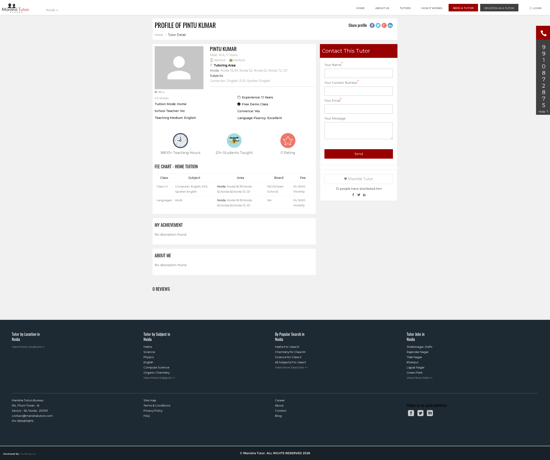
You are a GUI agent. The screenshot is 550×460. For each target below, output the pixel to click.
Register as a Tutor (499, 8)
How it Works (431, 8)
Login (537, 8)
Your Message (335, 118)
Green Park (415, 372)
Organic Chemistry (157, 372)
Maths (148, 346)
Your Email (332, 100)
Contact (280, 410)
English (148, 362)
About (279, 405)
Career (280, 400)
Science (149, 352)
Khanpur (413, 362)
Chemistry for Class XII (290, 352)
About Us (382, 8)
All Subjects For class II (290, 362)
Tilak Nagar (414, 357)
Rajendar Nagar (418, 352)
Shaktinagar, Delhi (419, 346)
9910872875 (25, 421)
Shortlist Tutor (360, 179)
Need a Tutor (463, 8)
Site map (150, 400)
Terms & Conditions (157, 405)
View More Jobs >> (419, 377)
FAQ (147, 415)
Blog (278, 415)
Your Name (333, 64)
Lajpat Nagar (416, 367)
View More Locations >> (28, 346)
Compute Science (156, 367)
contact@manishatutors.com (32, 415)
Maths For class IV (287, 346)
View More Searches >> (291, 367)
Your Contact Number (341, 82)
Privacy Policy (153, 410)
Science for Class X (288, 357)
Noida (51, 10)
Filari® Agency (28, 453)
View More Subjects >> (159, 377)
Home (360, 8)
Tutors (405, 8)
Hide (542, 111)
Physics (149, 357)
